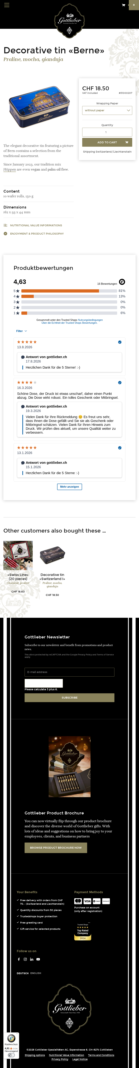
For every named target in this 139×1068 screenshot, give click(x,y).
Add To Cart (107, 142)
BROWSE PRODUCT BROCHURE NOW (56, 847)
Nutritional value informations (36, 225)
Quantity (107, 125)
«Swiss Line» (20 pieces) (17, 577)
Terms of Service (105, 655)
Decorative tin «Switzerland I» (52, 577)
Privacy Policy (85, 655)
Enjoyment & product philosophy (37, 233)
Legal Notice (80, 1059)
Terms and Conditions (101, 1055)
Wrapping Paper (107, 103)
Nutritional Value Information (66, 1055)
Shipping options (35, 1055)
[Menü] (17, 1034)
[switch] (11, 1055)
